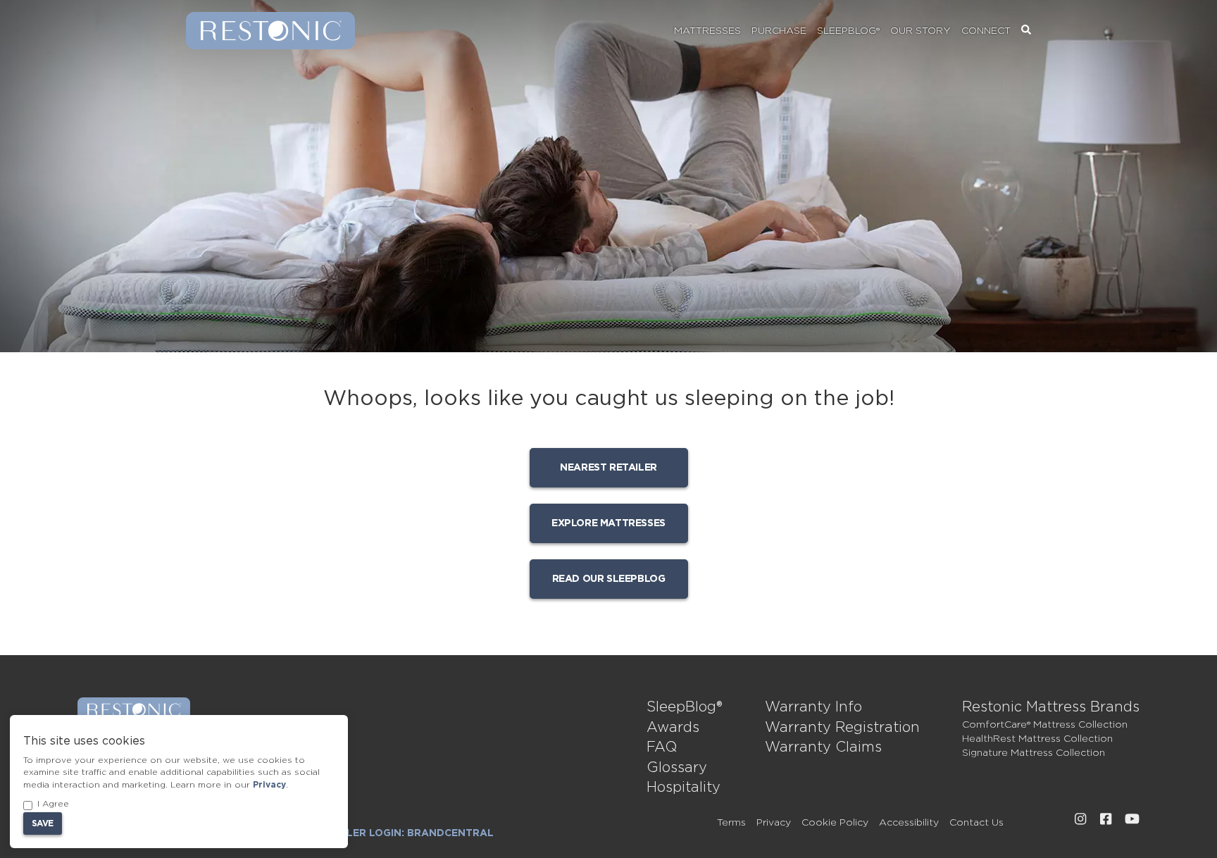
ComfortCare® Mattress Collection (1045, 725)
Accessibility (909, 823)
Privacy (773, 823)
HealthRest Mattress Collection (1037, 739)
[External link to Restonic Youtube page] (1132, 819)
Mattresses (707, 31)
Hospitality (683, 788)
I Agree (53, 804)
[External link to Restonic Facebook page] (1105, 819)
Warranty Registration (842, 728)
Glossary (677, 768)
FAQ (662, 747)
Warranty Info (813, 707)
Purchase (778, 31)
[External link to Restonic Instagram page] (1080, 819)
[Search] (1026, 31)
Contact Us (976, 823)
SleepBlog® (848, 31)
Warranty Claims (823, 747)
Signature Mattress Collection (1033, 753)
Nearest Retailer (608, 468)
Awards (673, 728)
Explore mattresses (608, 523)
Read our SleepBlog (609, 579)
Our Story (920, 31)
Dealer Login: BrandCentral (409, 833)
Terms (731, 823)
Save (43, 823)
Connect (986, 31)
